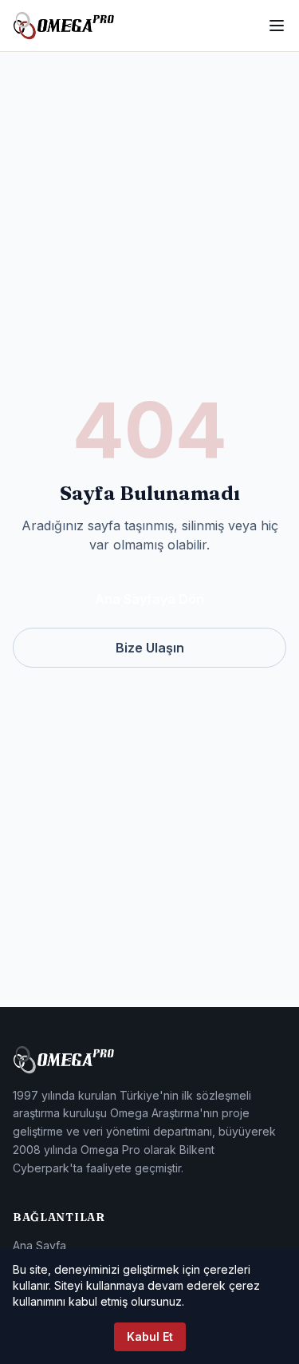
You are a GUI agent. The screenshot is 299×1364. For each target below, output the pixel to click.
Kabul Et (150, 1336)
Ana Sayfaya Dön (149, 599)
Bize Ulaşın (150, 648)
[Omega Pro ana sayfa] (64, 25)
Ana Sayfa (39, 1245)
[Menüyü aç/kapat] (277, 26)
